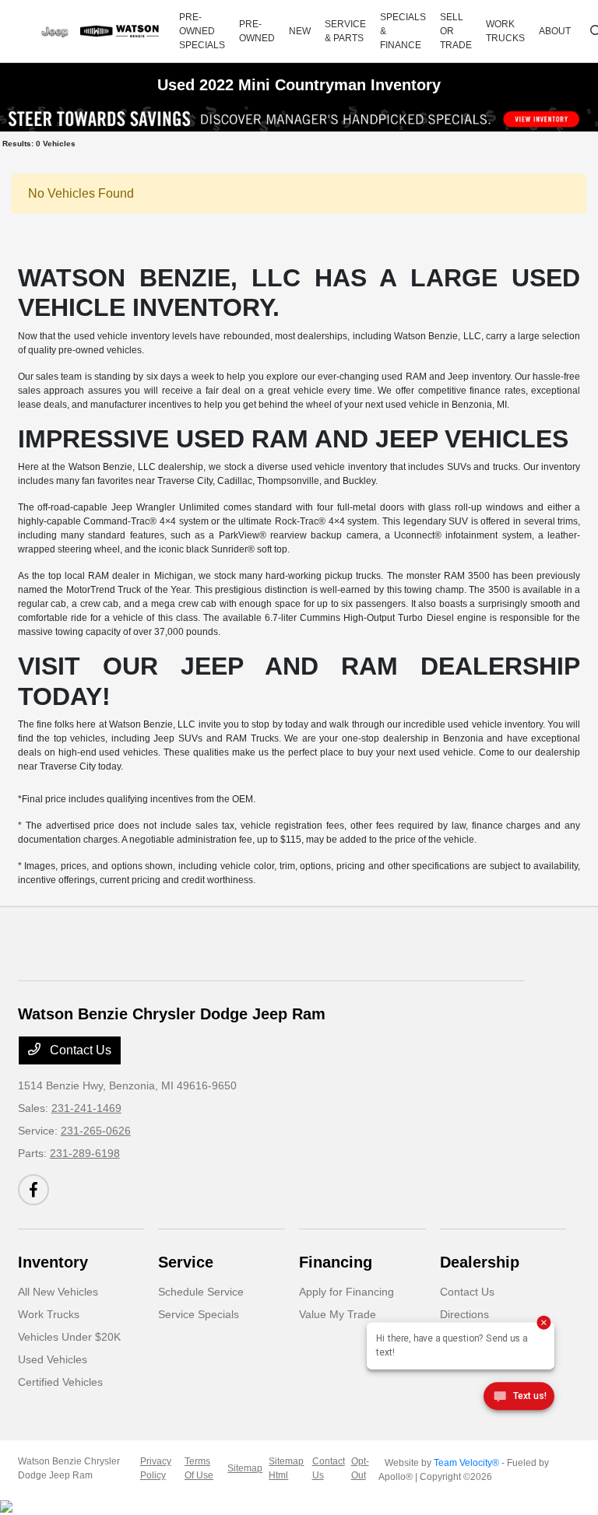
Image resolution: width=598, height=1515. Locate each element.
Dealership (479, 1262)
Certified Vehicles (60, 1382)
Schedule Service (201, 1291)
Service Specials (198, 1314)
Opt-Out (360, 1468)
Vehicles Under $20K (69, 1337)
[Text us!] (519, 1399)
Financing (335, 1262)
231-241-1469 (86, 1108)
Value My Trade (337, 1314)
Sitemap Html (286, 1468)
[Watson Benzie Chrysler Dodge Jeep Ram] (100, 31)
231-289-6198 (85, 1153)
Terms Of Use (199, 1468)
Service (185, 1262)
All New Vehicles (58, 1291)
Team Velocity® (466, 1462)
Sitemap (244, 1468)
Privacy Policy (155, 1468)
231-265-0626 (96, 1130)
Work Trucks (48, 1314)
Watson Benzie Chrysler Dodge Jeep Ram (69, 1468)
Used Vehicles (52, 1359)
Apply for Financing (346, 1291)
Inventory (53, 1262)
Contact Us (79, 1050)
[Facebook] (33, 1189)
